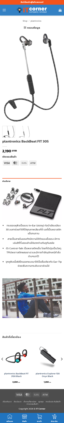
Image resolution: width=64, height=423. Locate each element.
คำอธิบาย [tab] (6, 181)
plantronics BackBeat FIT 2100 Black (16, 375)
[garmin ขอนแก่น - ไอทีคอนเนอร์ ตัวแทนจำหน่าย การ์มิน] (32, 10)
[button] (4, 10)
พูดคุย (40, 401)
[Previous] (7, 78)
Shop (25, 20)
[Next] (56, 78)
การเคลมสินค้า (32, 404)
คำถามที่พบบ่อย (30, 401)
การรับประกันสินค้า (53, 401)
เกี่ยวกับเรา (7, 401)
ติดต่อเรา (18, 401)
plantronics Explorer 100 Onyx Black (48, 375)
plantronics (36, 20)
